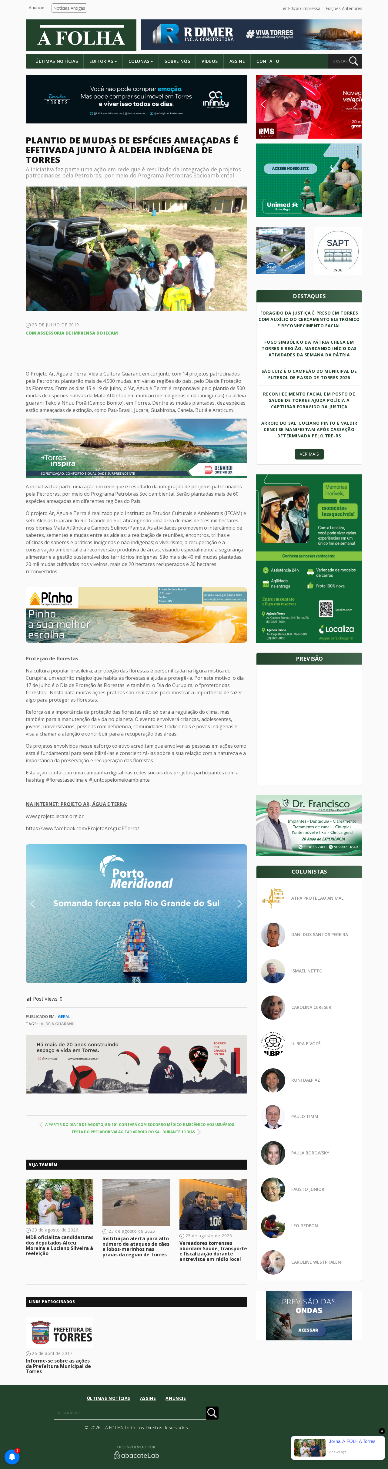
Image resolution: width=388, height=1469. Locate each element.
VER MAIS (309, 454)
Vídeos (210, 61)
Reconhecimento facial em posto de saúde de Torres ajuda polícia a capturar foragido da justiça (309, 400)
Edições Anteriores (344, 8)
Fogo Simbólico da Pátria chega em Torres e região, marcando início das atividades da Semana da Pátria (309, 348)
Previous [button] (42, 903)
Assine (237, 61)
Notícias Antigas (69, 8)
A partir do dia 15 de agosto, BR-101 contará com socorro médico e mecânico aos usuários (139, 1124)
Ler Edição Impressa (300, 8)
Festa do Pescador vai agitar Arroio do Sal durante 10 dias (133, 1131)
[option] (136, 615)
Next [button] (235, 903)
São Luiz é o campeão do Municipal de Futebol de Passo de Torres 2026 (309, 374)
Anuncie (36, 7)
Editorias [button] (101, 61)
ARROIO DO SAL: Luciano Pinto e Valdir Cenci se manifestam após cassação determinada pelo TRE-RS (309, 429)
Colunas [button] (139, 61)
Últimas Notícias (56, 61)
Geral (64, 1016)
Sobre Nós (177, 61)
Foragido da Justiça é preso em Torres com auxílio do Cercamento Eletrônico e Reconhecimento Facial (309, 319)
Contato (267, 61)
